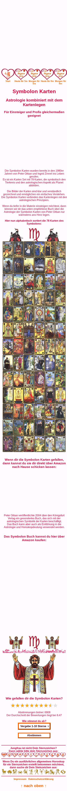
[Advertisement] (33, 35)
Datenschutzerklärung (41, 779)
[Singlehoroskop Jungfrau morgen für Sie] (34, 75)
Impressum (20, 779)
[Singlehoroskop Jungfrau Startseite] (7, 79)
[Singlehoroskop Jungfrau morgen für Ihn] (60, 75)
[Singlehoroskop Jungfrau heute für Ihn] (47, 75)
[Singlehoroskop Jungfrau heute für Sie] (21, 75)
